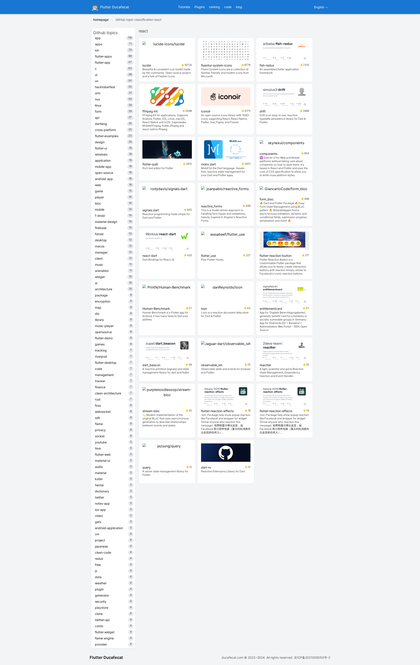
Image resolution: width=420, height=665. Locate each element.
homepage (100, 19)
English (319, 7)
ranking (214, 7)
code (227, 7)
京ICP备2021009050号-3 (311, 657)
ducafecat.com (233, 657)
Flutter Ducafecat (106, 657)
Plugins (199, 7)
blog (239, 7)
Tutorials (184, 7)
